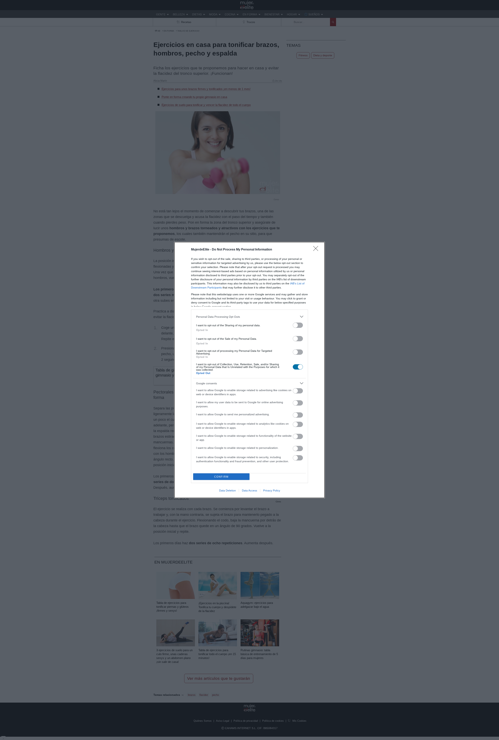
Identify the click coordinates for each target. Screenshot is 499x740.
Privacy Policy (271, 490)
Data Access (249, 490)
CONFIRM (221, 476)
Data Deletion (227, 490)
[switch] (298, 325)
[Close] (317, 249)
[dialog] (249, 370)
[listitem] (249, 317)
